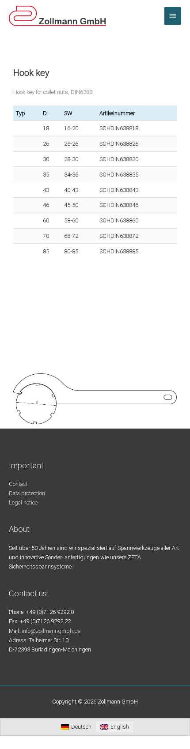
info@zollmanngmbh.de (51, 631)
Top (180, 737)
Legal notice (23, 502)
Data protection (27, 493)
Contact (18, 484)
